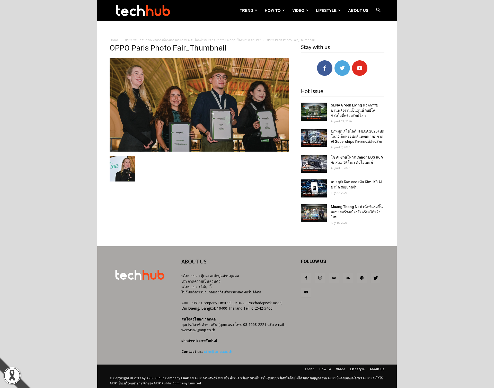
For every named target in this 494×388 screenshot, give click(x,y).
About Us (358, 10)
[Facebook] (306, 278)
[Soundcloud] (348, 278)
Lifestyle (326, 10)
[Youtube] (306, 292)
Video (298, 10)
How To (273, 10)
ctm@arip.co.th (218, 351)
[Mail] (334, 278)
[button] (378, 10)
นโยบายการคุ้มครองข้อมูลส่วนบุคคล (210, 275)
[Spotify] (362, 278)
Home (114, 40)
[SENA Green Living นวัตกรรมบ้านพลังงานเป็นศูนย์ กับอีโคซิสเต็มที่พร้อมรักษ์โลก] (314, 112)
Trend (246, 10)
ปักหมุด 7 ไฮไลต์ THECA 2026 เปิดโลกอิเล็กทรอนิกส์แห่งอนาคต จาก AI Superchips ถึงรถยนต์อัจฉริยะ (357, 136)
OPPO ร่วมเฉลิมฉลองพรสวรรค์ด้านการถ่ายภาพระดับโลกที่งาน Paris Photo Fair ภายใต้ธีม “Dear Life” (192, 40)
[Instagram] (320, 278)
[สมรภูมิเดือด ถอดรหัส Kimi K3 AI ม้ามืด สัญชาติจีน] (314, 188)
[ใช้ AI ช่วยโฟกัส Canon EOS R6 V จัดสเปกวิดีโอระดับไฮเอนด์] (314, 164)
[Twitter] (375, 278)
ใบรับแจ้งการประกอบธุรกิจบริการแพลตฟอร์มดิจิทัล (221, 292)
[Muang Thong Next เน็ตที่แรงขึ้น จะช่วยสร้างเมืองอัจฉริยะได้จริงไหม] (314, 213)
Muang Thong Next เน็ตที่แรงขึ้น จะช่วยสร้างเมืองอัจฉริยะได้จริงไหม (357, 212)
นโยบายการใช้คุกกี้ (196, 286)
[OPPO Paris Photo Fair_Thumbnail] (199, 150)
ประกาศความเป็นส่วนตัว (200, 281)
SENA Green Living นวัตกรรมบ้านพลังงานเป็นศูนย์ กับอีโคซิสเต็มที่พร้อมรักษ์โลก (354, 110)
